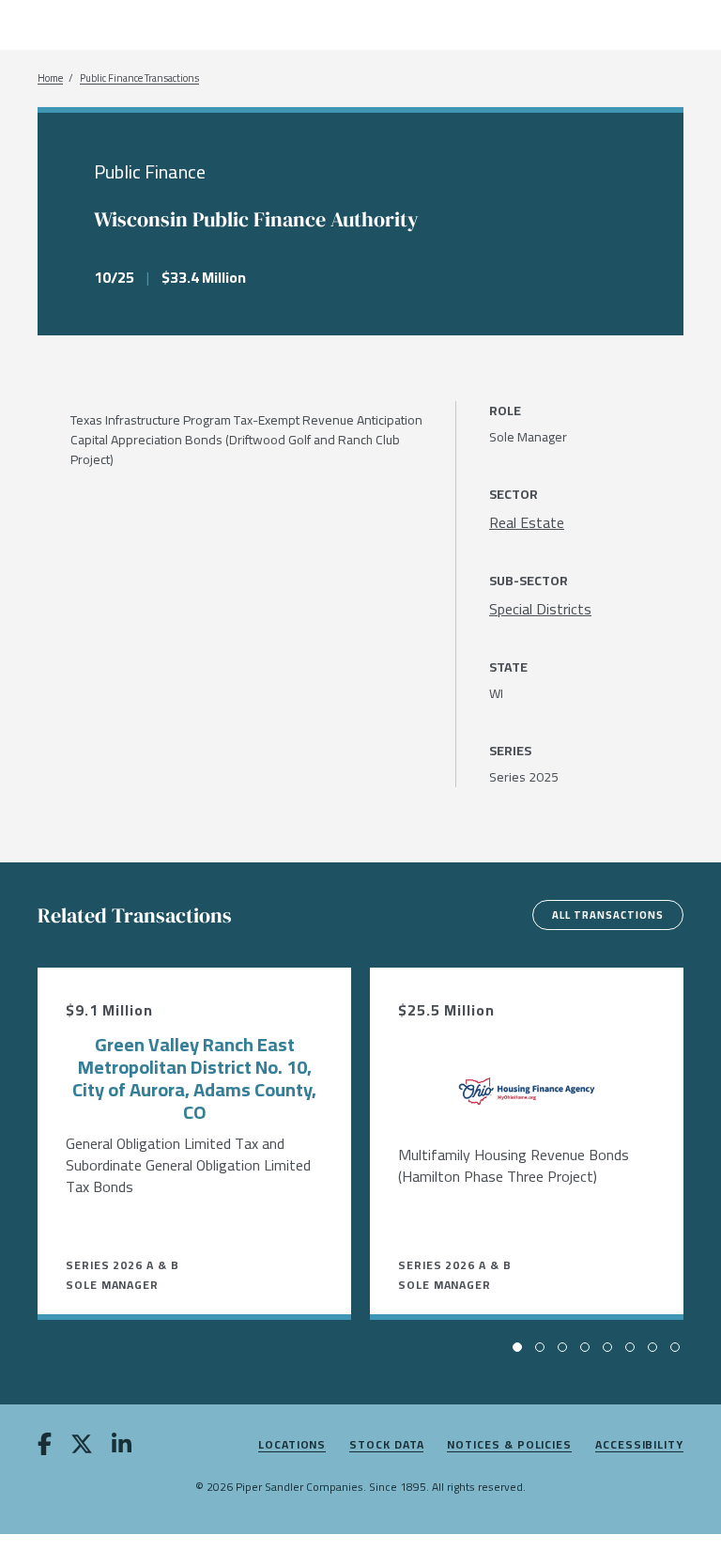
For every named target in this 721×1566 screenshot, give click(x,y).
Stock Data (386, 1445)
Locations (292, 1445)
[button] (517, 1347)
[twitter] (81, 1447)
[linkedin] (121, 1447)
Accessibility (639, 1445)
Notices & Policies (509, 1445)
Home (50, 78)
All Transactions (608, 915)
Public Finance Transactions (139, 78)
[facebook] (45, 1447)
